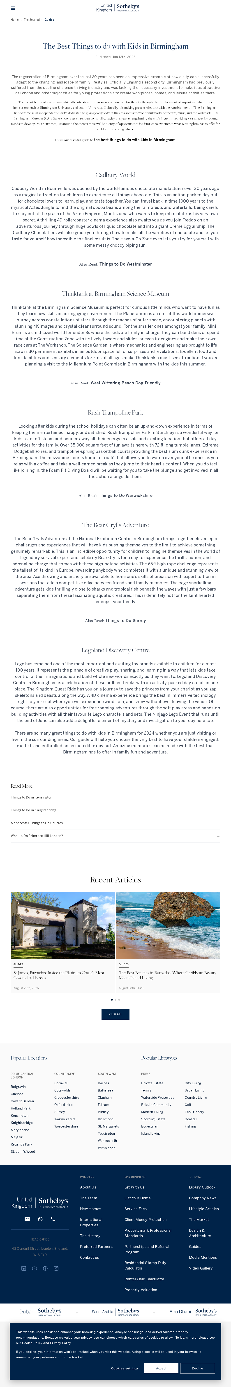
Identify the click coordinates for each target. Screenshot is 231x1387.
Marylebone (20, 1130)
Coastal (191, 1119)
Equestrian (149, 1126)
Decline (197, 1368)
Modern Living (152, 1112)
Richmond (105, 1119)
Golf (188, 1105)
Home (15, 19)
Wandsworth (107, 1141)
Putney (103, 1112)
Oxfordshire (63, 1105)
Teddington (106, 1134)
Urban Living (194, 1090)
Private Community (156, 1105)
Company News (203, 1198)
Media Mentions (203, 1257)
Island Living (151, 1134)
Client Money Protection (146, 1220)
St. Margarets (108, 1126)
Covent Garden (22, 1101)
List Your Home (138, 1198)
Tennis (146, 1090)
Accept (161, 1368)
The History (90, 1236)
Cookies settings (125, 1368)
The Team (88, 1198)
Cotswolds (62, 1090)
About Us (88, 1187)
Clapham (105, 1098)
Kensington (19, 1116)
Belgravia (18, 1087)
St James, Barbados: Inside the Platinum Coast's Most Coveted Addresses (59, 975)
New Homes (90, 1209)
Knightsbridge (22, 1123)
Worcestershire (66, 1126)
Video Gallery (201, 1268)
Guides (49, 19)
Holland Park (21, 1108)
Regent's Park (21, 1144)
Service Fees (136, 1209)
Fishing (190, 1126)
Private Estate (152, 1083)
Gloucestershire (66, 1098)
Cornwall (61, 1083)
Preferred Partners (96, 1247)
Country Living (196, 1098)
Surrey (59, 1112)
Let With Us (134, 1187)
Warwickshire (65, 1119)
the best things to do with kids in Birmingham (135, 140)
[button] (13, 8)
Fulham (103, 1105)
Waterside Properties (157, 1098)
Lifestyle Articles (204, 1209)
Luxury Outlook (202, 1187)
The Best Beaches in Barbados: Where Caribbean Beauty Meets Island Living (168, 975)
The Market (199, 1220)
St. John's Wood (23, 1152)
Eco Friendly (194, 1112)
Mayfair (17, 1137)
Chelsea (17, 1094)
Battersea (105, 1090)
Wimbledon (107, 1148)
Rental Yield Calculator (144, 1279)
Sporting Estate (153, 1119)
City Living (193, 1083)
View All (115, 1014)
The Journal (32, 19)
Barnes (103, 1083)
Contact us (89, 1257)
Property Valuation (141, 1290)
